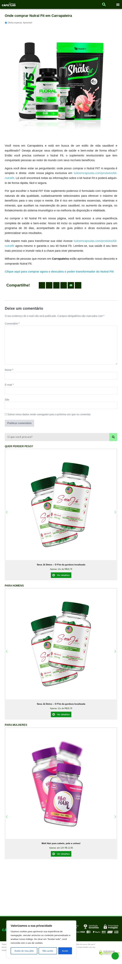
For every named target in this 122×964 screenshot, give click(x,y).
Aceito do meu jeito (24, 951)
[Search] (113, 437)
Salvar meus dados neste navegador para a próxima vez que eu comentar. (49, 414)
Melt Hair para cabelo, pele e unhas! (61, 843)
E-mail (9, 384)
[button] (117, 4)
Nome (9, 370)
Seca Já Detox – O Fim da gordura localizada (61, 564)
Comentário (12, 323)
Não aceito (47, 951)
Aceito (65, 951)
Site (7, 399)
